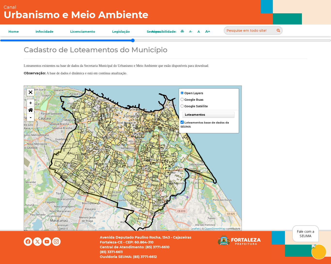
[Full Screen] (30, 92)
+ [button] (30, 102)
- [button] (30, 117)
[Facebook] (28, 244)
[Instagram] (56, 244)
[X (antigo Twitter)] (38, 244)
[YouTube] (47, 244)
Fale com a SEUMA (305, 233)
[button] (30, 110)
